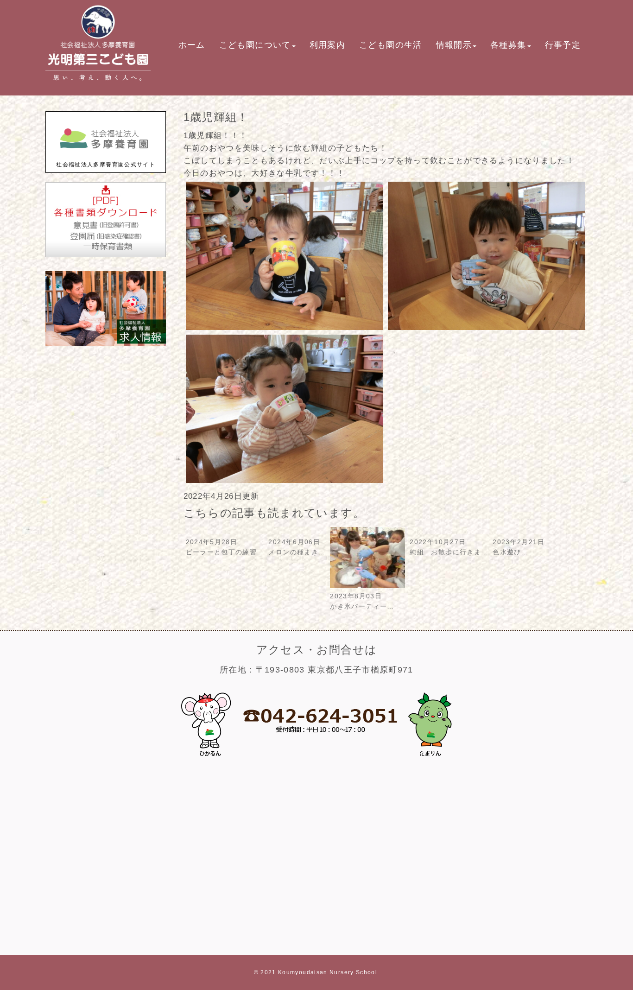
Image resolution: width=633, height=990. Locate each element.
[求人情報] (105, 344)
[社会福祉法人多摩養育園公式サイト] (105, 155)
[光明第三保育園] (98, 84)
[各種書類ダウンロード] (105, 255)
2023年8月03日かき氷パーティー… (362, 601)
